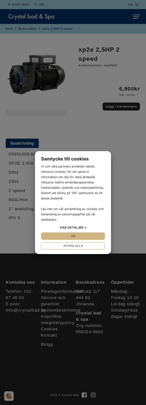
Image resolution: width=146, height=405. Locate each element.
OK (73, 236)
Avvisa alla (73, 246)
